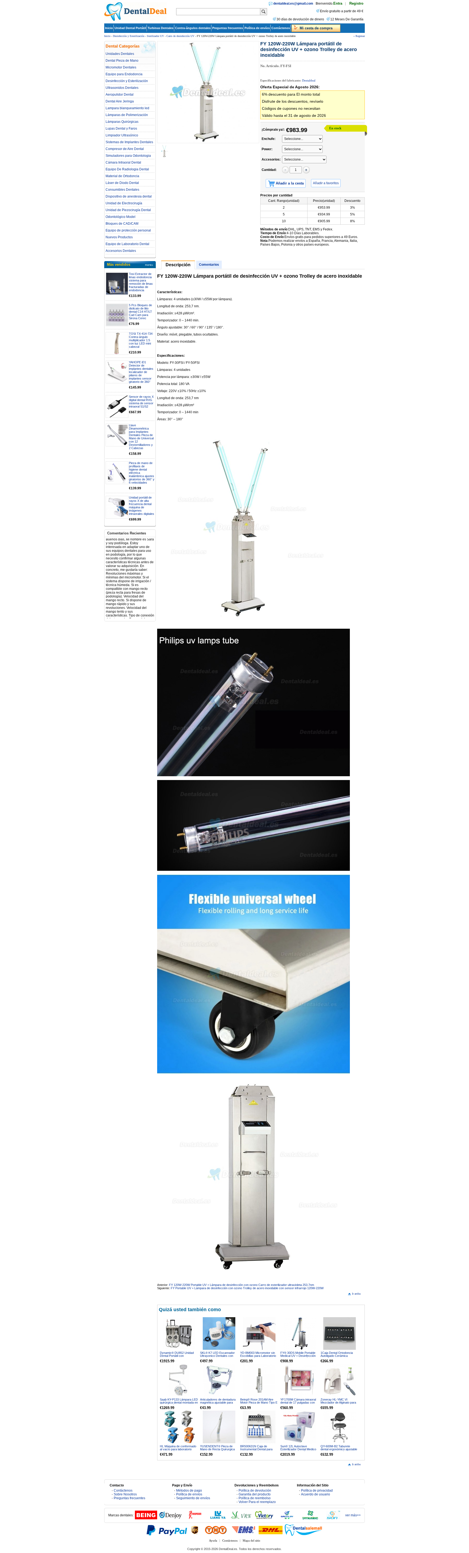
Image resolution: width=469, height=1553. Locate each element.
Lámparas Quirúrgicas (122, 122)
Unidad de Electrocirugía (124, 203)
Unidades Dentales (120, 54)
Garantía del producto (255, 1494)
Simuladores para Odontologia (128, 156)
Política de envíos (257, 28)
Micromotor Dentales (121, 67)
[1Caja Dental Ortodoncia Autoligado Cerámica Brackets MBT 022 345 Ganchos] (339, 1333)
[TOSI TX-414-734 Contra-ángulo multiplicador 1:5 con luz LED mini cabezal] (117, 343)
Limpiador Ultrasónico (122, 135)
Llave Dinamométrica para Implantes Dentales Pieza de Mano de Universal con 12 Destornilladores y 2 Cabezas (141, 437)
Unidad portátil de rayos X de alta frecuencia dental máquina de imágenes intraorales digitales (141, 505)
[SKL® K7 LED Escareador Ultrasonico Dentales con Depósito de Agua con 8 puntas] (219, 1333)
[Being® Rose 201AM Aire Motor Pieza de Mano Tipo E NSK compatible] (259, 1380)
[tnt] (215, 1530)
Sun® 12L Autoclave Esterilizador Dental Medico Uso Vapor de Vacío (298, 1449)
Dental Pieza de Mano (122, 60)
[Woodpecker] (195, 1518)
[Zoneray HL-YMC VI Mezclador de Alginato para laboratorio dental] (339, 1380)
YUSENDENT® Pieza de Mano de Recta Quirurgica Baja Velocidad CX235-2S (217, 1449)
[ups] (195, 1530)
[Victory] (264, 1518)
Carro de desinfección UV (180, 36)
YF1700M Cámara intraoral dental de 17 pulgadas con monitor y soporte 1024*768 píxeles (298, 1404)
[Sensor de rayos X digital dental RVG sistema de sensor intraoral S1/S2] (117, 406)
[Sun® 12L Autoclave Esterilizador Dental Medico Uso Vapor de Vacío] (299, 1427)
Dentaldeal (308, 80)
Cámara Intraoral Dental (123, 162)
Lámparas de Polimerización (127, 115)
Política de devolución (255, 1490)
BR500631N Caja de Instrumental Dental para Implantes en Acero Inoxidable (256, 1451)
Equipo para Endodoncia (124, 74)
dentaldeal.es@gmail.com (293, 3)
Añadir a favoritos (326, 183)
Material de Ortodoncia (122, 176)
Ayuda (213, 1540)
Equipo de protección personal (128, 230)
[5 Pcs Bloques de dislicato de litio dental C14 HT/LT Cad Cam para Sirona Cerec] (117, 314)
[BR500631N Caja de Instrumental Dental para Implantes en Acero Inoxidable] (259, 1427)
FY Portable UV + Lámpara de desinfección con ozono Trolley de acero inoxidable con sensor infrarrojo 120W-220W (247, 1288)
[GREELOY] (287, 1518)
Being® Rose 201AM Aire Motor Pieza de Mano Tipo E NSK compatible (258, 1402)
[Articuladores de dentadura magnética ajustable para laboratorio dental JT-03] (219, 1380)
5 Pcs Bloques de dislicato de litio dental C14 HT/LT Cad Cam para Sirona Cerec (140, 311)
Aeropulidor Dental (120, 94)
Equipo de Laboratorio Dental (127, 244)
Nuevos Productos (119, 237)
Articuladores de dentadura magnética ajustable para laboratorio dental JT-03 (218, 1402)
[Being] (146, 1518)
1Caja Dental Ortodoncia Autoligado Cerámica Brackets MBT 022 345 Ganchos (337, 1357)
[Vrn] (241, 1518)
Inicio (109, 28)
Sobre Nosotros (125, 1494)
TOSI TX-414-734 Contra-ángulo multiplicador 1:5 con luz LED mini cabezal (141, 340)
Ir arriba (356, 1293)
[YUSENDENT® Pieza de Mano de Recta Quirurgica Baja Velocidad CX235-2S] (219, 1427)
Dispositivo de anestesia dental (129, 196)
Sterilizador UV (155, 36)
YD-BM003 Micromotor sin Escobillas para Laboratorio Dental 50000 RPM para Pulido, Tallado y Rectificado (258, 1357)
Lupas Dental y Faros (121, 128)
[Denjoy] (170, 1518)
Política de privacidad (317, 1490)
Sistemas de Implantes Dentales (129, 142)
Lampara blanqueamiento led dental (127, 108)
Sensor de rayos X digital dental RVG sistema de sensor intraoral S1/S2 (141, 401)
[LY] (218, 1518)
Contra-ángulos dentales (193, 28)
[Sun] (333, 1518)
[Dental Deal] (135, 20)
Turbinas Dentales (160, 28)
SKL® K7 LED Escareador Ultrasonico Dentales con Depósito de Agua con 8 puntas (217, 1357)
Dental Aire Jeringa (120, 101)
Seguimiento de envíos (193, 1498)
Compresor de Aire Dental (125, 149)
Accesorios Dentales (121, 251)
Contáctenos (280, 28)
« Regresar (359, 36)
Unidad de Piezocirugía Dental (128, 210)
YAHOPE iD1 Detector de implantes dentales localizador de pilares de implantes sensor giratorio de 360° (141, 372)
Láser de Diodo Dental (122, 183)
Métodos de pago (189, 1490)
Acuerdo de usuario (315, 1494)
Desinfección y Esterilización (128, 36)
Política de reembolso (255, 1498)
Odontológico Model (120, 217)
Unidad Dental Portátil (130, 28)
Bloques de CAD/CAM (122, 224)
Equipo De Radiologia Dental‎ (127, 169)
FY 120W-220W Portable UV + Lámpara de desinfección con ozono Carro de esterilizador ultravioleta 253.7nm (241, 1284)
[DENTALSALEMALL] (304, 1530)
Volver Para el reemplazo (257, 1502)
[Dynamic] (310, 1518)
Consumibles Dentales (122, 190)
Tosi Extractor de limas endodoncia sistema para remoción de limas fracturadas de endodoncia (141, 282)
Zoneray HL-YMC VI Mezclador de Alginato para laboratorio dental (338, 1402)
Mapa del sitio (251, 1540)
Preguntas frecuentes (227, 28)
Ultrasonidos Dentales (122, 88)
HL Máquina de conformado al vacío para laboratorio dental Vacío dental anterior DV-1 (178, 1451)
